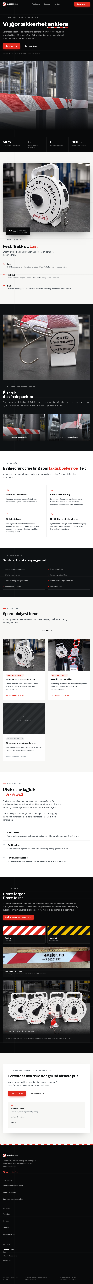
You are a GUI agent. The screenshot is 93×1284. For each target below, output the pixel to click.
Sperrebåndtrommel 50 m (13, 1185)
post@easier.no (37, 1093)
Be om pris (81, 4)
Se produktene (31, 46)
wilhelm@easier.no (18, 1117)
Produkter (36, 4)
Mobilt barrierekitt (9, 1192)
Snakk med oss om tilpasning (17, 917)
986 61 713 (15, 1122)
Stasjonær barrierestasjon (13, 1199)
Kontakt (57, 4)
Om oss (47, 4)
